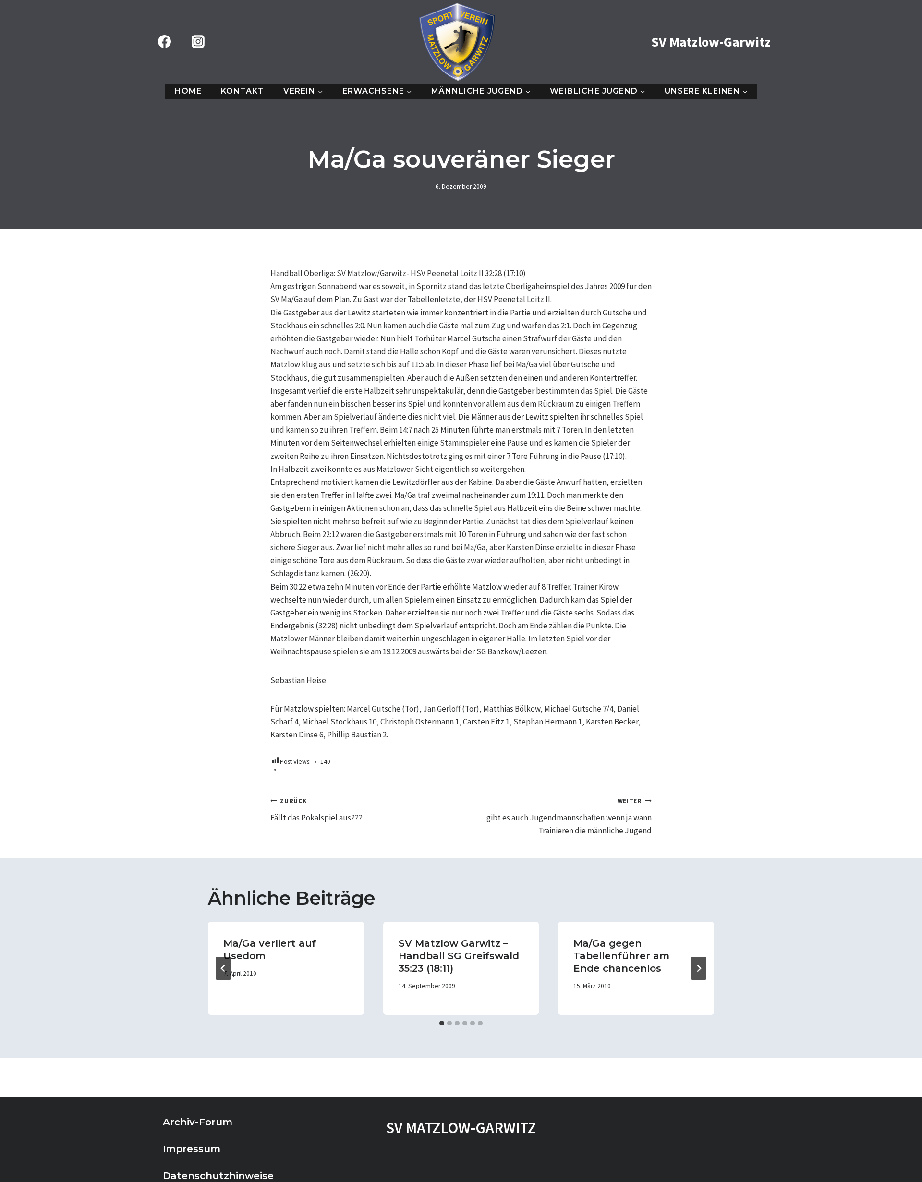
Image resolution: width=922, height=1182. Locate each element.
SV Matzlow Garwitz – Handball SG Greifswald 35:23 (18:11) (459, 956)
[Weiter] (698, 968)
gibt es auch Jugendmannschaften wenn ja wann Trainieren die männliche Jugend (569, 816)
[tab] (441, 1023)
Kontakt (242, 91)
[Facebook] (164, 42)
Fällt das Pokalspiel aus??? (316, 810)
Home (188, 91)
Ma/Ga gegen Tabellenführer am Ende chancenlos (621, 956)
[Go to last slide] (223, 968)
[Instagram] (198, 42)
